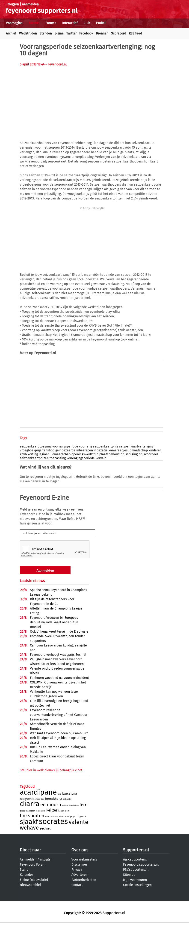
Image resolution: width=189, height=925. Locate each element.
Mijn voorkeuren (135, 880)
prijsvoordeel (148, 454)
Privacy (76, 870)
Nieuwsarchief (30, 885)
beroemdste (26, 799)
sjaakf (29, 822)
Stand (24, 870)
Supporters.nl (136, 849)
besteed (36, 799)
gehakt (22, 811)
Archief (11, 33)
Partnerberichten (83, 880)
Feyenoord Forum (32, 865)
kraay (61, 810)
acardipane (38, 792)
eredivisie (74, 805)
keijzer (51, 810)
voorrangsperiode (65, 446)
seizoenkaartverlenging (136, 446)
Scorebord (118, 33)
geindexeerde (65, 450)
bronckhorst (53, 798)
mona (47, 816)
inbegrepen (84, 450)
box (42, 799)
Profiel (101, 23)
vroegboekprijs (30, 450)
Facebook (86, 33)
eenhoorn (50, 805)
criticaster (67, 799)
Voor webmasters (84, 859)
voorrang (85, 446)
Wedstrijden (28, 33)
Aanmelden (28, 859)
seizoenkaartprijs (105, 446)
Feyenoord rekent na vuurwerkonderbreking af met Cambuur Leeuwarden (58, 714)
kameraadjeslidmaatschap (128, 450)
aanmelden (30, 4)
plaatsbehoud (109, 454)
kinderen (155, 450)
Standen (46, 33)
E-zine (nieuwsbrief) (35, 880)
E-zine (59, 33)
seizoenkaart (29, 446)
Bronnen (102, 33)
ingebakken (40, 811)
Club (87, 23)
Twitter (71, 33)
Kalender (26, 875)
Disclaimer (79, 865)
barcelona (69, 794)
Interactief (70, 23)
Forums (50, 23)
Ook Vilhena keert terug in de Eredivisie (59, 632)
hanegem (30, 811)
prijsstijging (129, 454)
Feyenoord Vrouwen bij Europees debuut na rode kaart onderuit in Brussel (54, 622)
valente (78, 822)
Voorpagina (14, 23)
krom (67, 811)
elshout (65, 806)
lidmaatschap (60, 454)
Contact (77, 885)
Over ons (79, 849)
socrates (53, 821)
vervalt (101, 458)
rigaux (81, 816)
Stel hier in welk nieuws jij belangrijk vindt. (51, 770)
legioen (44, 454)
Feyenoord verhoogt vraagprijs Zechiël (58, 655)
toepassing (58, 458)
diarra (29, 803)
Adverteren (79, 875)
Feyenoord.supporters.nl (141, 865)
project (73, 816)
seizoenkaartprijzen (34, 458)
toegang (45, 446)
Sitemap (129, 875)
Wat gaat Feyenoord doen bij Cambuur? (59, 733)
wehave (29, 827)
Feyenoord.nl (45, 353)
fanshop (48, 450)
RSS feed (135, 33)
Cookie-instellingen (137, 885)
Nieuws (34, 23)
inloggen (12, 4)
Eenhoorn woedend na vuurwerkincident (59, 678)
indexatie (101, 450)
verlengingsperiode (81, 458)
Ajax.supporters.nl (136, 859)
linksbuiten (32, 816)
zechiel (45, 828)
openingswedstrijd (84, 454)
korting (33, 454)
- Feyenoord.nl (56, 64)
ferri (84, 804)
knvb (23, 454)
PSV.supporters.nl (135, 870)
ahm (59, 794)
